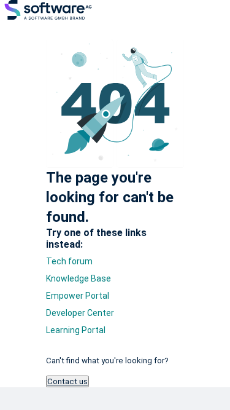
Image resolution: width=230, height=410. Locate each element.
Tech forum (69, 261)
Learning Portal (75, 330)
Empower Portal (77, 296)
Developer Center (80, 313)
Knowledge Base (78, 278)
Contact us (67, 381)
